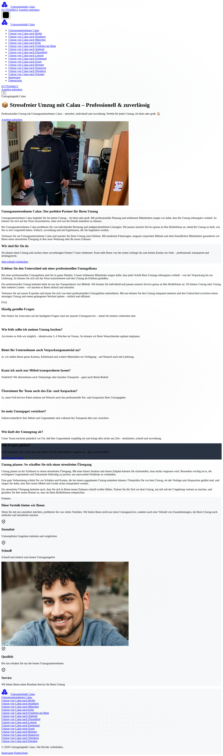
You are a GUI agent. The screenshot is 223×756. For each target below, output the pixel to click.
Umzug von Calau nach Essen (25, 61)
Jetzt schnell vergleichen (14, 261)
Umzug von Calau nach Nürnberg (27, 71)
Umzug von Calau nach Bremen (26, 64)
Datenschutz (15, 80)
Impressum (14, 77)
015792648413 (9, 9)
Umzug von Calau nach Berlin (25, 33)
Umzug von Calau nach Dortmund (27, 58)
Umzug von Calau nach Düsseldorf (27, 52)
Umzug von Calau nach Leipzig (26, 55)
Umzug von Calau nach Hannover (27, 67)
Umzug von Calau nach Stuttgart (26, 49)
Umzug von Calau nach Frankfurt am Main (32, 46)
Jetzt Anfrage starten (12, 457)
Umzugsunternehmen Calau (23, 30)
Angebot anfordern (29, 9)
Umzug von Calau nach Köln (24, 42)
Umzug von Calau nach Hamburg (27, 36)
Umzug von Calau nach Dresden (26, 74)
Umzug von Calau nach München (27, 39)
